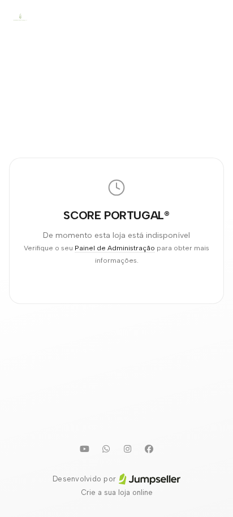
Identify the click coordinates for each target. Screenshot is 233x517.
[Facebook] (149, 448)
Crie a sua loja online (117, 492)
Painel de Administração (115, 248)
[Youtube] (84, 448)
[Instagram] (127, 448)
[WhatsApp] (106, 448)
